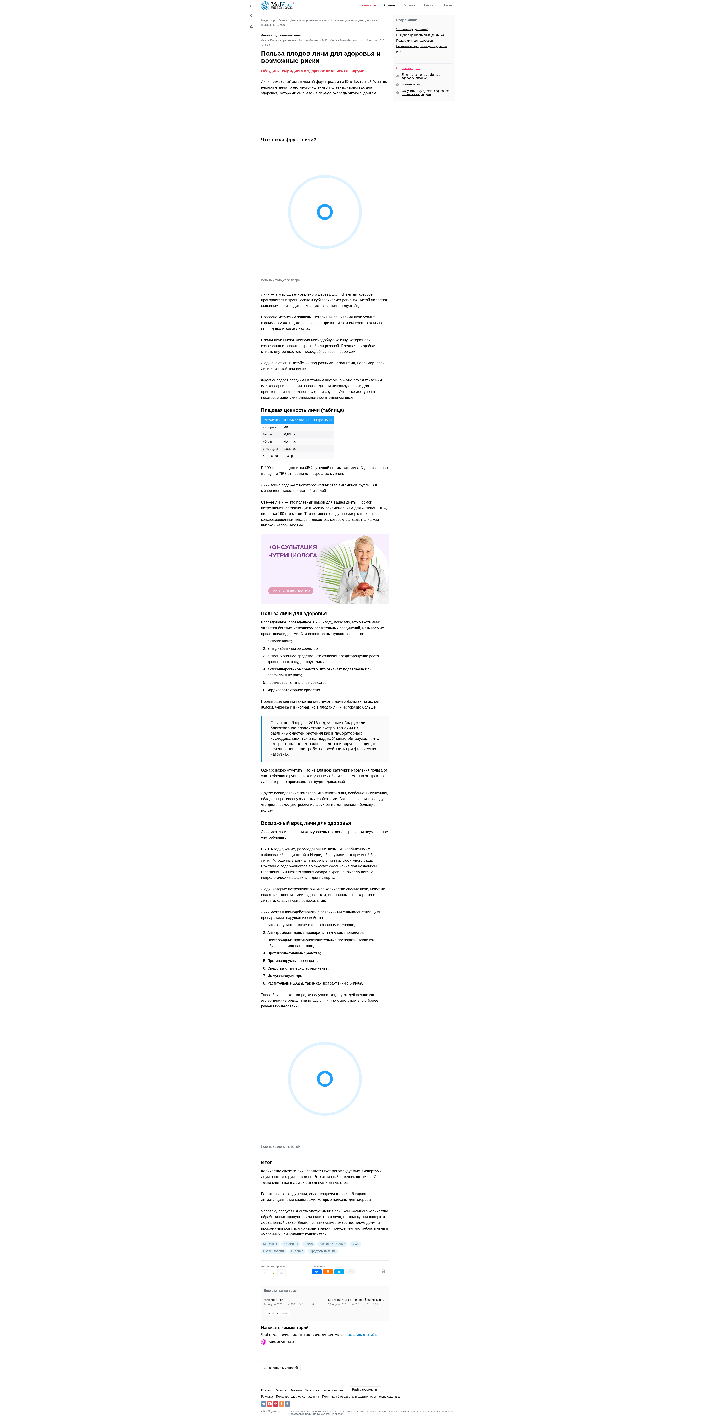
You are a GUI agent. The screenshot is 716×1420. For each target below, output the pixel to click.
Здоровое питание (332, 1243)
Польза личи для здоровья (414, 40)
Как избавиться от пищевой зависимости (356, 1299)
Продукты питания (323, 1251)
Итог (399, 52)
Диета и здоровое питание (308, 20)
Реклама (267, 1396)
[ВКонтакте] (317, 1271)
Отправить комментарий (281, 1367)
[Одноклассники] (328, 1271)
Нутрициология (274, 1251)
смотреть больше (277, 1312)
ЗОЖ (355, 1243)
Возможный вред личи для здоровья (421, 46)
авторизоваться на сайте (360, 1334)
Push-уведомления (365, 1389)
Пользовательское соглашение (297, 1396)
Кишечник (270, 1243)
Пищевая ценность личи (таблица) (420, 35)
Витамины (290, 1243)
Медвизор (268, 20)
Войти (447, 5)
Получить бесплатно (291, 590)
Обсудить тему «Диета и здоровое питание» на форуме (312, 71)
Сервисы (409, 5)
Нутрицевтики (273, 1299)
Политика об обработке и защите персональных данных (361, 1396)
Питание (297, 1251)
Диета (308, 1243)
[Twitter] (339, 1271)
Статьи (389, 5)
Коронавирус (367, 5)
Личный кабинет (333, 1390)
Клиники (430, 5)
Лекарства (312, 1390)
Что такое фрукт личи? (412, 29)
